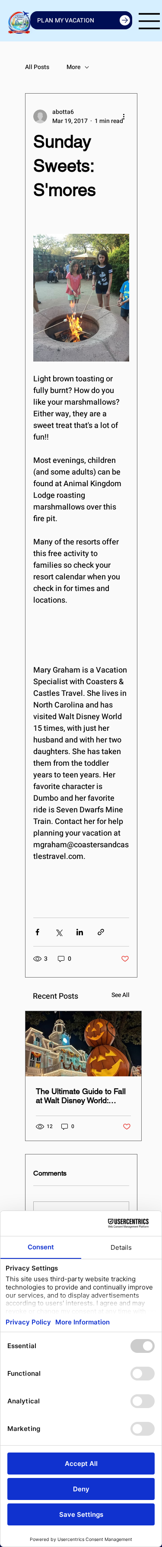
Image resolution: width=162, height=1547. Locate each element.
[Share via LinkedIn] (80, 932)
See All (120, 995)
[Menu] (149, 21)
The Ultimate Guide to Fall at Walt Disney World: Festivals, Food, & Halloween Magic (81, 1096)
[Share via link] (101, 932)
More (73, 67)
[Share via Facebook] (37, 932)
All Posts (37, 67)
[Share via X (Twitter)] (58, 932)
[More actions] (124, 116)
